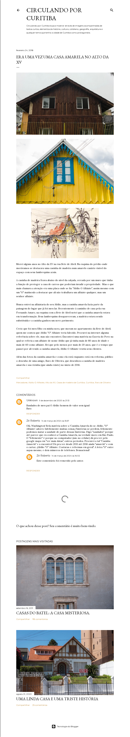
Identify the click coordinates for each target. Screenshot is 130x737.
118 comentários (40, 619)
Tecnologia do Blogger (68, 726)
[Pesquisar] (112, 9)
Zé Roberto (33, 420)
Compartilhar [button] (23, 378)
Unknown (32, 400)
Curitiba (90, 382)
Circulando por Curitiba (54, 14)
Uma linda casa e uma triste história (57, 698)
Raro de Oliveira (103, 382)
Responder (33, 413)
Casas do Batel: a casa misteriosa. (53, 612)
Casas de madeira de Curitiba (71, 382)
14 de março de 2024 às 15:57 (55, 421)
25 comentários (39, 705)
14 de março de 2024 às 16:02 (66, 455)
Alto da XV (50, 382)
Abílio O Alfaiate (36, 382)
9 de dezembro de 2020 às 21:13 (54, 400)
